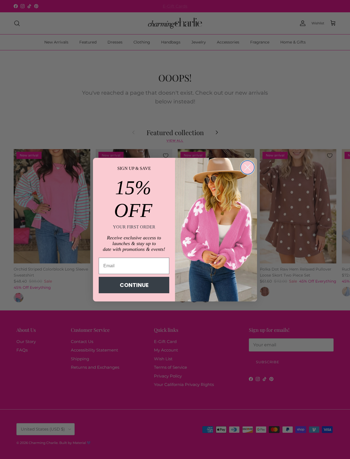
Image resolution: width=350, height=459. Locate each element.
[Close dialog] (247, 167)
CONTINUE (134, 285)
